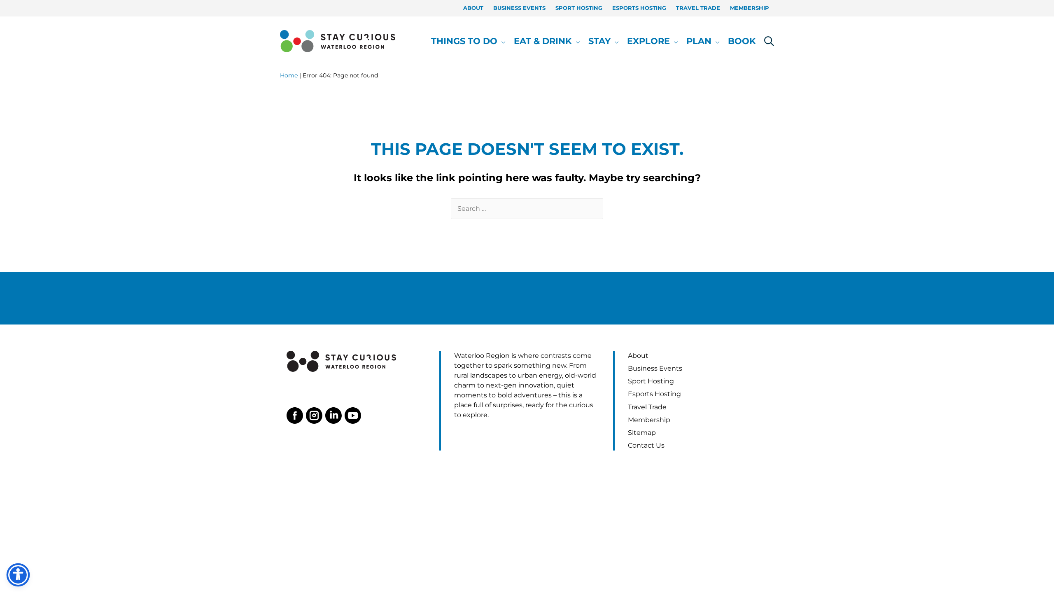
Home (289, 75)
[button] (501, 41)
